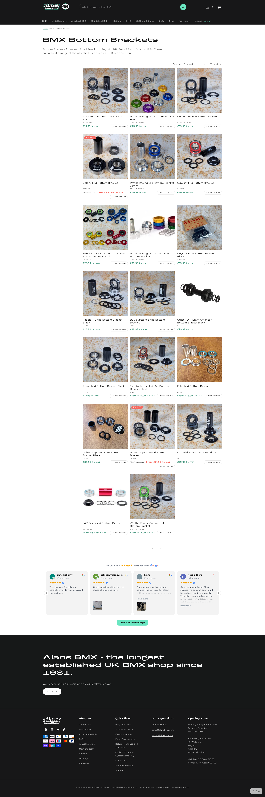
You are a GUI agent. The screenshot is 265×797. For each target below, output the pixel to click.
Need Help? (85, 729)
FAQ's (82, 739)
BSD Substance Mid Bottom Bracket (147, 321)
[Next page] (160, 548)
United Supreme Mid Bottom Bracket (148, 454)
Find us (83, 753)
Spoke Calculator (124, 729)
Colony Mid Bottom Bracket (100, 183)
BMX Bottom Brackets (60, 29)
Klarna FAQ (121, 760)
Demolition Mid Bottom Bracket (197, 116)
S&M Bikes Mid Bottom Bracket (102, 523)
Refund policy (117, 787)
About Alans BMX (88, 734)
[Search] (183, 7)
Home (45, 29)
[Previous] (46, 593)
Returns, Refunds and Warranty (126, 746)
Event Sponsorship (125, 739)
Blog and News (123, 724)
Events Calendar (123, 734)
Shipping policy (163, 787)
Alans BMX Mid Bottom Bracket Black (102, 118)
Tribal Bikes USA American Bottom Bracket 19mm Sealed (105, 255)
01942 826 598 (159, 724)
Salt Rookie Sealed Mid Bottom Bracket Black (149, 387)
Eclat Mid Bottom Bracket (193, 386)
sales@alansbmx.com (163, 730)
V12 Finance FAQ (124, 765)
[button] (46, 21)
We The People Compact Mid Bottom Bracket (148, 524)
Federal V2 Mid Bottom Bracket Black (102, 321)
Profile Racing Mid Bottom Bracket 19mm (152, 118)
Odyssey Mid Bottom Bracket (195, 183)
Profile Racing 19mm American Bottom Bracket (149, 255)
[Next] (219, 593)
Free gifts (84, 763)
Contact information (180, 787)
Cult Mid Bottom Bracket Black (196, 452)
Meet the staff (86, 748)
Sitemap (119, 770)
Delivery (83, 758)
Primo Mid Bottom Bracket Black (104, 386)
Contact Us (85, 724)
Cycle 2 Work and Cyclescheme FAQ (124, 754)
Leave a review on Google (132, 623)
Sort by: (177, 64)
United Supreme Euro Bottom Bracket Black (101, 454)
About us (52, 691)
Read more (98, 599)
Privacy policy (131, 787)
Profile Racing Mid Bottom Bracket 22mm (152, 184)
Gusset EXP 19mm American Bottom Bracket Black (194, 321)
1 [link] (145, 548)
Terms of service (147, 787)
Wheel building (87, 744)
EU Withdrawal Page (162, 735)
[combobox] (132, 7)
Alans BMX (87, 787)
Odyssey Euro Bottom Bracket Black (196, 255)
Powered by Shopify (100, 787)
